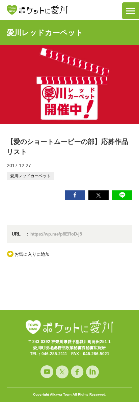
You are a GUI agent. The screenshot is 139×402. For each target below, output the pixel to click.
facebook (75, 195)
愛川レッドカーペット (45, 32)
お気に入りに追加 (32, 254)
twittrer (98, 195)
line (122, 195)
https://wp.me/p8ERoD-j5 (56, 234)
